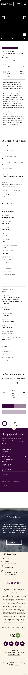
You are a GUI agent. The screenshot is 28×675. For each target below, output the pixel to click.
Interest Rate (5, 469)
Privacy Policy (20, 663)
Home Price (5, 449)
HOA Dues (5, 474)
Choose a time (6, 402)
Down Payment (6, 459)
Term (3, 454)
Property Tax (5, 464)
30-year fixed (6, 456)
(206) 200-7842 (9, 567)
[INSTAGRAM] (17, 643)
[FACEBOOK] (6, 643)
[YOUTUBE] (22, 643)
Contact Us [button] (14, 542)
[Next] (24, 393)
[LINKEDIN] (11, 643)
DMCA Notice (14, 665)
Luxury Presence (14, 655)
